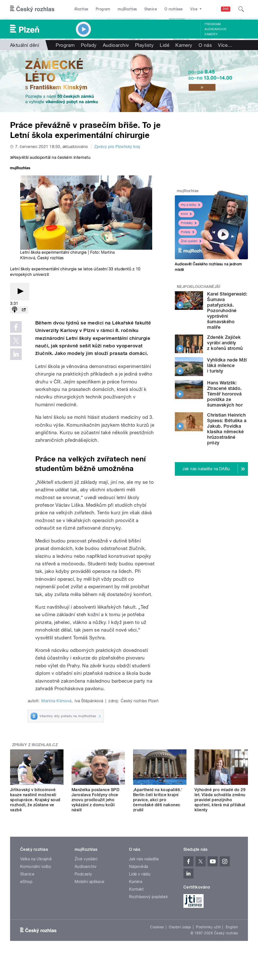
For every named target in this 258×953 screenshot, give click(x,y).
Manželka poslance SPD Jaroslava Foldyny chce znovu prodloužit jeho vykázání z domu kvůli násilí (95, 799)
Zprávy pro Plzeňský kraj (117, 146)
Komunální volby (35, 866)
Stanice (150, 9)
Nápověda (138, 866)
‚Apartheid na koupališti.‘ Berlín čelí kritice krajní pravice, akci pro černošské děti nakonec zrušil (157, 799)
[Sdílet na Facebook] (16, 327)
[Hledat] (241, 9)
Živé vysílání (189, 241)
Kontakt (136, 889)
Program (103, 9)
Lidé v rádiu (140, 874)
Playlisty (144, 45)
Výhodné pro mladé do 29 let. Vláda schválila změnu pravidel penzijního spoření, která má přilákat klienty (220, 799)
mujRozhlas (127, 9)
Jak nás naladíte (144, 859)
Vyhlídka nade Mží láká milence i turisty (227, 365)
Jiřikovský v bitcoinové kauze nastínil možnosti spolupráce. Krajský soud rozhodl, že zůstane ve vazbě (35, 799)
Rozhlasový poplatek (148, 896)
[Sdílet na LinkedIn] (16, 354)
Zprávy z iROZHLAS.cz (35, 745)
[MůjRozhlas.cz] (20, 168)
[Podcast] (14, 310)
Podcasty (83, 874)
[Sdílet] (23, 310)
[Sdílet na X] (16, 340)
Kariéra (135, 881)
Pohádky (187, 223)
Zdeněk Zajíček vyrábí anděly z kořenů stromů (225, 343)
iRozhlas (81, 9)
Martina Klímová (56, 701)
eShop (26, 881)
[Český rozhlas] (32, 9)
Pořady (89, 45)
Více (225, 45)
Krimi (184, 214)
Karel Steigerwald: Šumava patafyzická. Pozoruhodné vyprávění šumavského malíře (227, 310)
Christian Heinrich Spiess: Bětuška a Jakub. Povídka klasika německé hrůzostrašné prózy (226, 428)
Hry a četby (188, 205)
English (232, 927)
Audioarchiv (215, 29)
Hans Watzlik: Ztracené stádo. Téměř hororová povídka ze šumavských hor (225, 394)
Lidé (164, 45)
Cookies (157, 927)
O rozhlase (174, 9)
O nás (205, 45)
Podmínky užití (208, 927)
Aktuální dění (24, 45)
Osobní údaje (180, 927)
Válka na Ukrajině (36, 859)
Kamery (211, 34)
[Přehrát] (19, 291)
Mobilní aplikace (90, 881)
